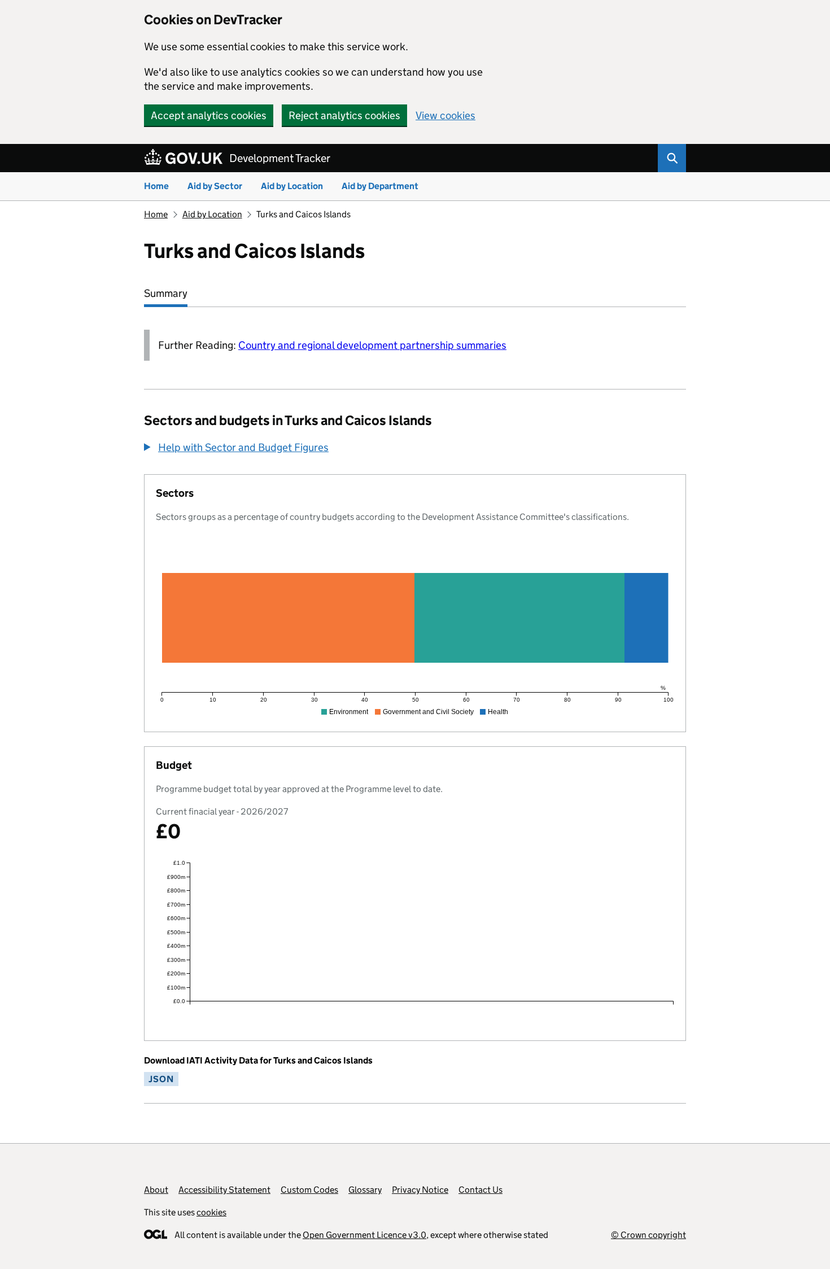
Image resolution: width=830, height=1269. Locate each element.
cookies (211, 1212)
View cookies (445, 115)
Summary (165, 293)
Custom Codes (309, 1189)
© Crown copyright (648, 1234)
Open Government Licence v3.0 (364, 1234)
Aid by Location (292, 186)
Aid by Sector (214, 186)
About (156, 1189)
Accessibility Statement (224, 1189)
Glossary (365, 1189)
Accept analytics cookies (209, 115)
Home (156, 186)
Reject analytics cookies (344, 115)
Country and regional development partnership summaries (372, 345)
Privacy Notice (420, 1189)
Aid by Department (380, 186)
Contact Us (480, 1189)
